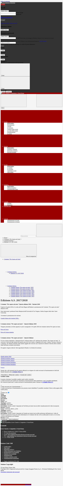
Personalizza (4, 374)
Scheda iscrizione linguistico (8, 362)
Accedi (3, 4)
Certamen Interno (12, 286)
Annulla (3, 91)
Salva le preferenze (13, 419)
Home (5, 237)
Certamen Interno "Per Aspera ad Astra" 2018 (22, 292)
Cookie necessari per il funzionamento (11, 386)
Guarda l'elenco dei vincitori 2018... (10, 318)
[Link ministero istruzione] (8, 3)
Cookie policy (7, 446)
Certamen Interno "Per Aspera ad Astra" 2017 (22, 293)
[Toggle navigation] (14, 100)
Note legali (7, 448)
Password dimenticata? (6, 17)
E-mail (18, 38)
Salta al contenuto (5, 1)
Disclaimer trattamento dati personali (10, 472)
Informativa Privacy (9, 449)
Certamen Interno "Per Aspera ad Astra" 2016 (22, 294)
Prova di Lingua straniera (7, 332)
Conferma (8, 91)
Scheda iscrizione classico (7, 358)
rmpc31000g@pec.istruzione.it (21, 436)
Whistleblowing (8, 455)
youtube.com (4, 392)
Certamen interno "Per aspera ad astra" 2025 (21, 287)
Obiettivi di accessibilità (10, 454)
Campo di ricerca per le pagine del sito (11, 236)
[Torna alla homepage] (31, 93)
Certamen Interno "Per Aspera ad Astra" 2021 (22, 290)
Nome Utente (19, 12)
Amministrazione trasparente (11, 458)
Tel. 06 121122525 (11, 433)
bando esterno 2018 (6, 356)
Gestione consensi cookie (10, 457)
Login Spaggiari (42, 41)
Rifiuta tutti (14, 374)
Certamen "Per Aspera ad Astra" (12, 239)
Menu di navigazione (31, 256)
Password (18, 14)
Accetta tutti (26, 374)
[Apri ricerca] (49, 100)
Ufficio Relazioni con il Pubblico (12, 451)
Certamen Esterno (8, 240)
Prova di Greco (5, 329)
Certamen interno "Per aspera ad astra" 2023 (21, 289)
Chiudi (2, 50)
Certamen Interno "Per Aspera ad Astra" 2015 (22, 296)
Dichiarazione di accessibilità (11, 452)
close (2, 108)
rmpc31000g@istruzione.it (21, 434)
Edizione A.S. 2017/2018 (17, 273)
